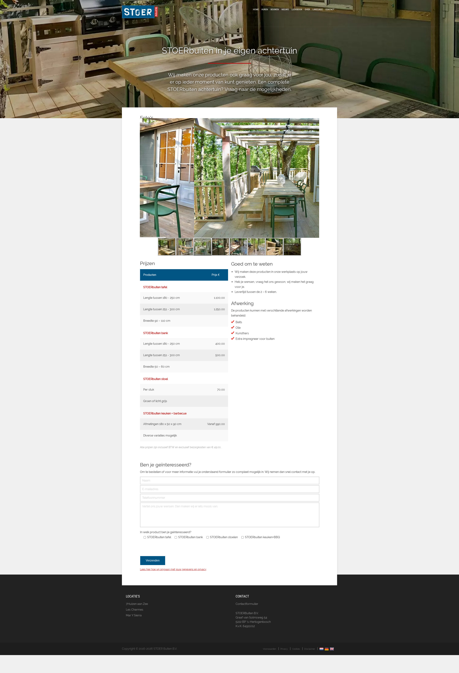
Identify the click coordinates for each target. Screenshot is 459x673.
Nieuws (285, 9)
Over (307, 9)
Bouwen (275, 9)
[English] (332, 649)
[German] (327, 649)
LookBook (297, 9)
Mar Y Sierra (134, 615)
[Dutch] (322, 649)
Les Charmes (134, 609)
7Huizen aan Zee (137, 604)
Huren (264, 9)
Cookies (296, 649)
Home (256, 9)
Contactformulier (247, 604)
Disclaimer (309, 649)
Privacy (284, 649)
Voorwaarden (269, 649)
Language (318, 9)
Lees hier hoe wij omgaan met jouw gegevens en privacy (173, 569)
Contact (329, 9)
